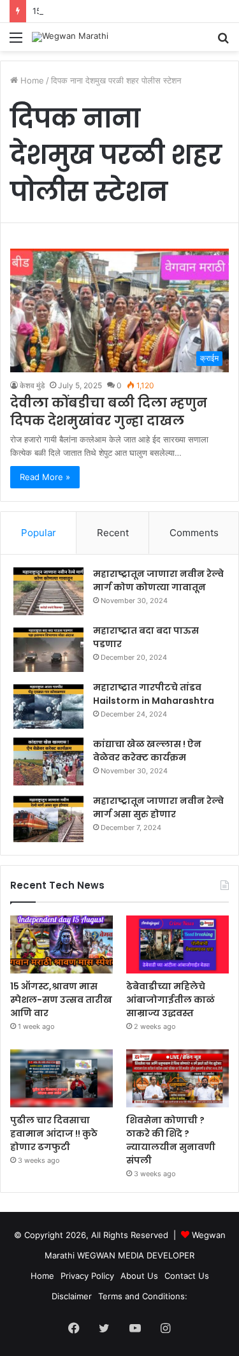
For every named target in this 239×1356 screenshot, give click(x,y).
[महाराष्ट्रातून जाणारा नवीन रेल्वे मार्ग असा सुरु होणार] (48, 818)
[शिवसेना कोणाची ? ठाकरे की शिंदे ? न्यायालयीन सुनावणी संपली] (177, 1078)
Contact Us (186, 1276)
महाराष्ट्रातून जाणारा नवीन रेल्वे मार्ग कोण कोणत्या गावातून (158, 580)
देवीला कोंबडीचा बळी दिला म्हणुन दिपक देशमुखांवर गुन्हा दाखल (108, 412)
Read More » (45, 477)
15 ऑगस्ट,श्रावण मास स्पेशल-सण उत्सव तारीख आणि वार (61, 999)
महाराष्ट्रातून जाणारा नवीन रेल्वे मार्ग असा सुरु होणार (158, 807)
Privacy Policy (87, 1276)
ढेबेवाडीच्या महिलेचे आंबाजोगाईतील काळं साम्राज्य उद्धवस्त (170, 999)
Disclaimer (72, 1296)
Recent (113, 533)
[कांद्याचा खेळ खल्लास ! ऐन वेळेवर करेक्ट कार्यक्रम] (48, 761)
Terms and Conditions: (142, 1296)
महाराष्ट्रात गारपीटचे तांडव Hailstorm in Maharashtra (153, 694)
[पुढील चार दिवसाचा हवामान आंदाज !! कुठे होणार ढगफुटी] (61, 1078)
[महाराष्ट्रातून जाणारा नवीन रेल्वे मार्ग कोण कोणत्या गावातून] (48, 591)
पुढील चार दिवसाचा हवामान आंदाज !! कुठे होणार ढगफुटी (54, 1133)
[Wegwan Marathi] (70, 37)
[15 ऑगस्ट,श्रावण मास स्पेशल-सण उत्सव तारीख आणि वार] (61, 944)
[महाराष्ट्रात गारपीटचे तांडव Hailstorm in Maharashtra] (48, 705)
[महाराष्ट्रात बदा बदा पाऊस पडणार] (48, 648)
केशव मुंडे (32, 385)
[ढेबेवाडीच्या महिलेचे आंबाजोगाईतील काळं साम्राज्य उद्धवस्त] (177, 944)
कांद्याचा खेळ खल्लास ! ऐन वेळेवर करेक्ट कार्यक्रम (147, 751)
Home (31, 80)
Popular (38, 533)
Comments (194, 533)
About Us (139, 1276)
